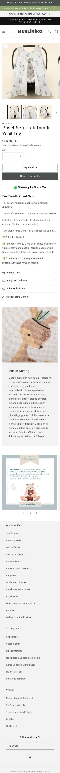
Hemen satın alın (30, 176)
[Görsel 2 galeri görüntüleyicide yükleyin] (30, 112)
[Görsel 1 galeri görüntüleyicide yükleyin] (14, 112)
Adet (4, 150)
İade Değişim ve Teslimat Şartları (23, 658)
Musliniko (20, 772)
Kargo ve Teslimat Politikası (20, 665)
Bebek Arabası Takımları (18, 568)
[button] (3, 31)
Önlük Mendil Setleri (16, 582)
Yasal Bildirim (13, 644)
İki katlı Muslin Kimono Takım (21, 603)
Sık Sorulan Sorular (16, 705)
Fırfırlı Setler (12, 596)
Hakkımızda (12, 726)
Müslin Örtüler (13, 547)
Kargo (15, 145)
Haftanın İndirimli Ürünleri (19, 617)
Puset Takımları (14, 561)
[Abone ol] (50, 746)
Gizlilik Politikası (14, 651)
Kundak (10, 610)
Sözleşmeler (12, 637)
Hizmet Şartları (14, 672)
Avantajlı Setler (14, 540)
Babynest (11, 575)
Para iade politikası (16, 678)
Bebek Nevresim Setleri (18, 589)
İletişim (10, 719)
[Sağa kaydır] (56, 112)
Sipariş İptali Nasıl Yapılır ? (20, 712)
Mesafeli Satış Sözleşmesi (19, 698)
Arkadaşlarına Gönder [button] (17, 297)
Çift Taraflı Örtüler (15, 554)
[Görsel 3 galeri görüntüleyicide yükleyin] (45, 112)
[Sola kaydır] (3, 112)
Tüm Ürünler (12, 533)
